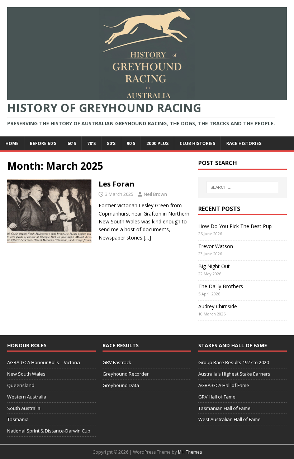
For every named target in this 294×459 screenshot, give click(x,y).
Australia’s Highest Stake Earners (234, 374)
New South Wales (26, 374)
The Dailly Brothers (220, 286)
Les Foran (116, 184)
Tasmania (18, 419)
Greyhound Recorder (126, 374)
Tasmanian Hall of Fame (224, 408)
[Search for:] (242, 187)
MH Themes (190, 452)
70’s (91, 143)
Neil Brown (155, 194)
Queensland (20, 385)
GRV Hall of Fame (217, 396)
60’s (71, 143)
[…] (147, 237)
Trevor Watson (215, 246)
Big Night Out (214, 266)
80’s (111, 143)
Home (12, 143)
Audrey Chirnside (217, 306)
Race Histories (243, 143)
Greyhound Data (121, 385)
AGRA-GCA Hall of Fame (223, 385)
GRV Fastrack (117, 362)
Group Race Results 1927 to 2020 (233, 362)
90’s (131, 143)
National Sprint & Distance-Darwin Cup (48, 430)
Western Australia (26, 396)
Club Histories (197, 143)
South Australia (24, 408)
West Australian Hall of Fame (229, 419)
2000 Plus (157, 143)
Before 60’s (43, 143)
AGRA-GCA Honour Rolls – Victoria (43, 362)
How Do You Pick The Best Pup (235, 226)
